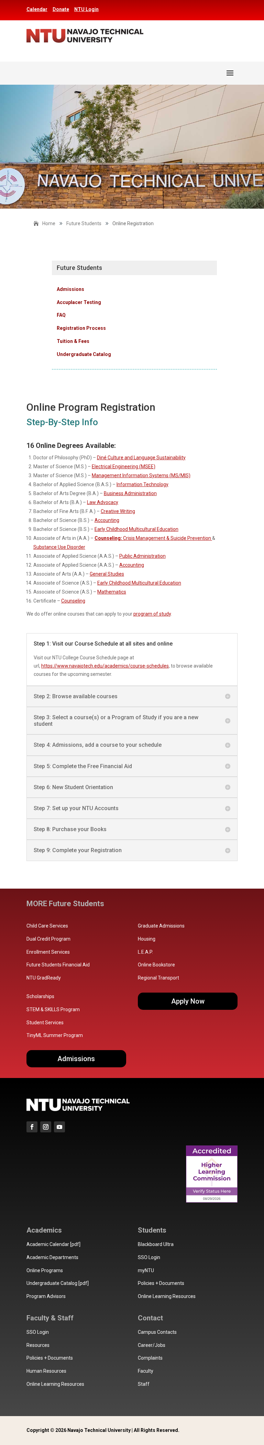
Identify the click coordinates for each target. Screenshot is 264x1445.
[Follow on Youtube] (59, 1126)
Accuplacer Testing (79, 302)
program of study (152, 614)
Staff (144, 1384)
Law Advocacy (102, 502)
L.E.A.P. (145, 952)
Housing (146, 939)
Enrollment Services (48, 952)
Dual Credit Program (48, 939)
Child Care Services (47, 926)
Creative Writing (118, 511)
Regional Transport (158, 978)
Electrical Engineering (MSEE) (123, 466)
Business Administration (130, 493)
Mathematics (111, 592)
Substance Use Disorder (59, 547)
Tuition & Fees (73, 341)
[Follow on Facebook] (31, 1126)
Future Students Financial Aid (58, 964)
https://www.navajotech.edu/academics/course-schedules (105, 666)
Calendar (36, 9)
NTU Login (86, 9)
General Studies (107, 574)
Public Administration (142, 556)
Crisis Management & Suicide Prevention (153, 538)
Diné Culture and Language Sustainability (141, 457)
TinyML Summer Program (54, 1035)
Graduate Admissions (161, 926)
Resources (38, 1345)
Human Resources (46, 1371)
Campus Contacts (157, 1332)
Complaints (150, 1358)
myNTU (146, 1270)
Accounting (107, 520)
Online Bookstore (156, 964)
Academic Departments (52, 1257)
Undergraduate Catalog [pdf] (57, 1283)
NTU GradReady (43, 978)
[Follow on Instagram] (45, 1126)
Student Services (45, 1022)
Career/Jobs (151, 1345)
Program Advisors (46, 1296)
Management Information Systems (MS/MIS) (141, 475)
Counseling (73, 601)
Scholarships (40, 996)
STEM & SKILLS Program (53, 1009)
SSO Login (149, 1257)
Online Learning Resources (167, 1296)
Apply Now (188, 1001)
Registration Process (81, 328)
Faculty (145, 1371)
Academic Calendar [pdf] (53, 1244)
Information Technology (142, 484)
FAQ (61, 315)
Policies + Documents (161, 1283)
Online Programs (44, 1270)
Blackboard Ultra (156, 1244)
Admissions (70, 289)
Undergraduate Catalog (84, 354)
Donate (61, 9)
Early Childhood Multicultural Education (136, 529)
